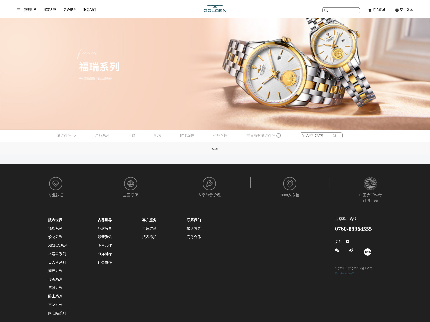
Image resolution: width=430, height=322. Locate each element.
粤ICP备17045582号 (344, 273)
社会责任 (105, 262)
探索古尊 (50, 9)
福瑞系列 (55, 228)
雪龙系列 (55, 305)
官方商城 (379, 10)
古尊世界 (105, 220)
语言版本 (406, 10)
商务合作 (194, 237)
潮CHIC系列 (57, 245)
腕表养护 (149, 237)
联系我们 (90, 9)
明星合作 (105, 245)
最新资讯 (105, 237)
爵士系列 (55, 296)
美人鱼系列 (57, 262)
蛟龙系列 (55, 237)
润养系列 (55, 271)
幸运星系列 (57, 254)
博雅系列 (55, 288)
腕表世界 (30, 9)
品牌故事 (105, 228)
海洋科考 (105, 254)
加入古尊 (194, 228)
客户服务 (70, 9)
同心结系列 (57, 313)
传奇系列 (55, 279)
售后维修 (149, 228)
